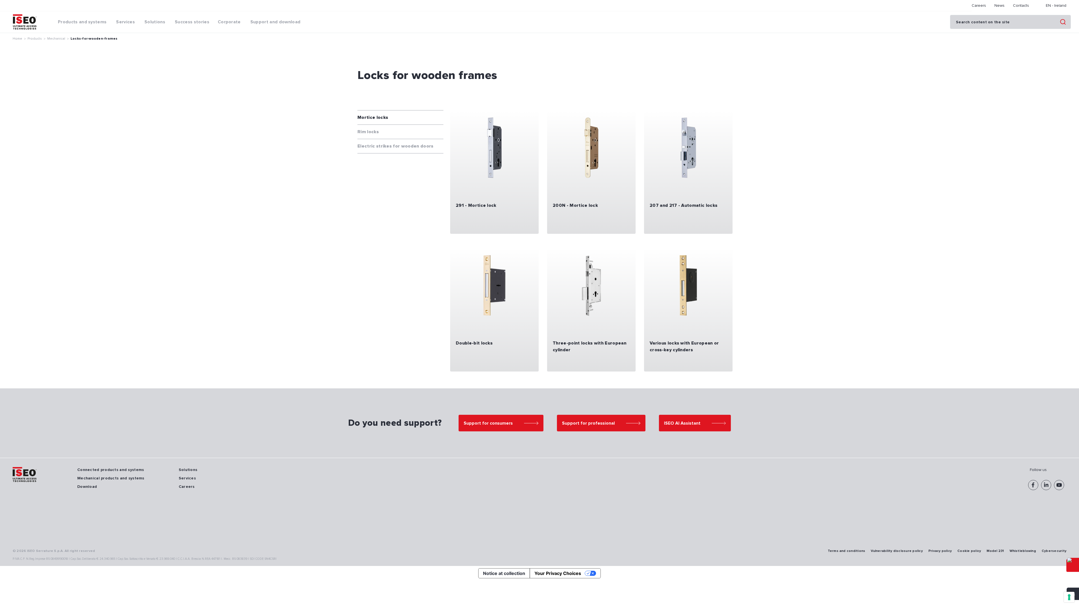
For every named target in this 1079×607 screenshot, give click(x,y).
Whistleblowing (1023, 551)
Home (17, 39)
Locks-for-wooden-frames (94, 39)
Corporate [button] (229, 22)
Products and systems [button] (82, 22)
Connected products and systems (110, 469)
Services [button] (125, 22)
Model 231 (995, 551)
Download (87, 486)
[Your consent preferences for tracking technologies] (1069, 597)
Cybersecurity (1054, 551)
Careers (979, 5)
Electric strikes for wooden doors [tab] (395, 146)
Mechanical (56, 39)
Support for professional (588, 423)
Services (187, 478)
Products (35, 39)
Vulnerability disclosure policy (896, 551)
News (999, 5)
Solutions (188, 469)
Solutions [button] (154, 22)
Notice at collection (504, 573)
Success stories (192, 22)
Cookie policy (969, 551)
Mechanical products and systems (110, 478)
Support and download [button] (275, 22)
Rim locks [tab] (368, 132)
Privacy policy (940, 551)
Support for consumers (488, 423)
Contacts (1021, 5)
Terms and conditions (846, 551)
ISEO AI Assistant (682, 423)
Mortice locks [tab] (372, 117)
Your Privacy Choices (557, 573)
